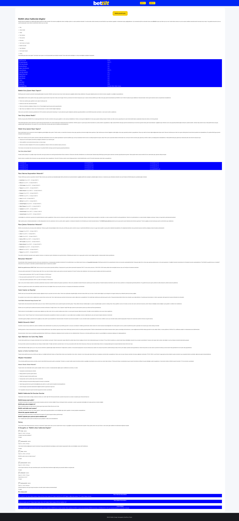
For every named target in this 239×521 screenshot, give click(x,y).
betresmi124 (24, 441)
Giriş (20, 27)
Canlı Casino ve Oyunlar (25, 43)
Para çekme (20, 255)
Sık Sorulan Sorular (24, 51)
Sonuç (21, 53)
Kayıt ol (143, 3)
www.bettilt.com (22, 163)
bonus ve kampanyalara (51, 262)
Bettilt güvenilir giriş (120, 13)
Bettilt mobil (119, 122)
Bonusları (22, 40)
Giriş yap (152, 3)
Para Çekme (22, 38)
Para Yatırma (22, 35)
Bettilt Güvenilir (23, 45)
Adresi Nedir (22, 30)
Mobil (21, 32)
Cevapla (20, 437)
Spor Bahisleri (23, 48)
